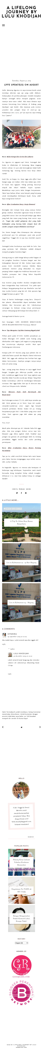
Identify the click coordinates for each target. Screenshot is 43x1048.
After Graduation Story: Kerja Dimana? (21, 204)
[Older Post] (40, 727)
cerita (15, 489)
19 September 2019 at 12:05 (17, 637)
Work (28, 489)
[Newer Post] (3, 727)
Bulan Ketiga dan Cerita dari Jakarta (20, 157)
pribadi (22, 489)
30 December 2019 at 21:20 (22, 656)
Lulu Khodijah (21, 653)
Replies (12, 649)
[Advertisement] (21, 53)
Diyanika (12, 634)
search (31, 837)
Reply (3, 644)
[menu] (3, 25)
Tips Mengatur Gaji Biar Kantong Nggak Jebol (23, 330)
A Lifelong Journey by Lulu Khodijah (21, 12)
